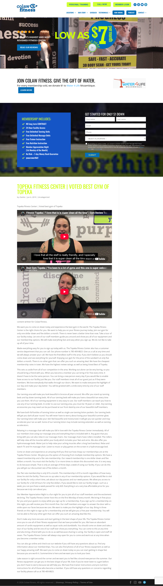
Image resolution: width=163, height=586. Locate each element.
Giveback (93, 12)
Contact (141, 12)
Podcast (131, 12)
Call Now (102, 4)
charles (22, 197)
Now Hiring (118, 12)
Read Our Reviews (29, 47)
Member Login (122, 4)
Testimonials (103, 12)
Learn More (26, 90)
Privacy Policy (71, 582)
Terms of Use (97, 149)
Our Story (82, 12)
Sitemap (60, 582)
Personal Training (78, 4)
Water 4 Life (73, 85)
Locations (70, 12)
